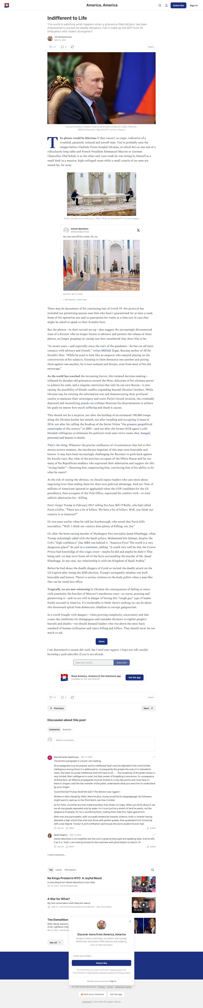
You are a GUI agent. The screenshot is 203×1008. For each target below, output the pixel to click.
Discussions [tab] (70, 869)
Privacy (101, 986)
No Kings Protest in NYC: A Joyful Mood (74, 878)
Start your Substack (94, 994)
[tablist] (60, 729)
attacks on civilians (92, 403)
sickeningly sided (67, 538)
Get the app (135, 677)
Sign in (194, 5)
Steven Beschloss (63, 37)
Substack (86, 1001)
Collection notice (123, 986)
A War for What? (58, 899)
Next (146, 708)
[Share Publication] (166, 5)
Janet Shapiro (60, 834)
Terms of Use (116, 969)
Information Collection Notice (101, 972)
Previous (59, 708)
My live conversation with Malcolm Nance (68, 903)
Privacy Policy (124, 972)
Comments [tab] (54, 729)
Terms (110, 986)
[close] (130, 921)
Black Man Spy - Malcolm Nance (96, 907)
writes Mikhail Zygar (106, 350)
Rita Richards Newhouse (66, 756)
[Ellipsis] (154, 756)
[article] (101, 884)
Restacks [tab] (67, 729)
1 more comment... (56, 854)
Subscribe (178, 5)
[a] (144, 884)
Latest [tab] (59, 869)
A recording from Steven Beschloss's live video (71, 882)
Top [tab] (51, 869)
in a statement (89, 547)
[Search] (160, 5)
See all (53, 942)
